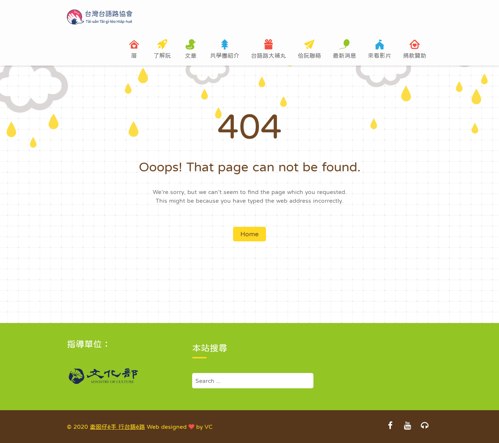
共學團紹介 (224, 55)
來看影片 (379, 55)
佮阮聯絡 (309, 55)
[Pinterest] (424, 426)
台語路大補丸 (268, 55)
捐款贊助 (414, 55)
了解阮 (162, 55)
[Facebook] (390, 426)
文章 (191, 55)
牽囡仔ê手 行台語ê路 (117, 427)
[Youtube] (407, 426)
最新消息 (344, 55)
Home (249, 234)
